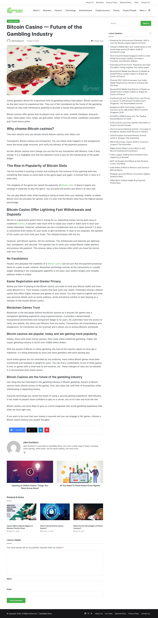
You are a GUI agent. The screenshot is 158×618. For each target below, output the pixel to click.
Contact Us (145, 2)
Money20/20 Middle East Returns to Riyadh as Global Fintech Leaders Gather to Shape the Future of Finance (129, 74)
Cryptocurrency (103, 10)
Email (9, 589)
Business (47, 10)
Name (9, 579)
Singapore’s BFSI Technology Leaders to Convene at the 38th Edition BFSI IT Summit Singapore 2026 (129, 110)
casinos (21, 223)
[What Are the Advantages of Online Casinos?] (88, 513)
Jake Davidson (16, 41)
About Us (89, 2)
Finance (58, 10)
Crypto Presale (129, 10)
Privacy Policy (111, 2)
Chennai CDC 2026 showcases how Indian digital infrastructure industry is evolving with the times (129, 83)
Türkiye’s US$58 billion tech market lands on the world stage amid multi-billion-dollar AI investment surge (130, 49)
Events (116, 10)
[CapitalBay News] (15, 10)
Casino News (13, 21)
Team (136, 2)
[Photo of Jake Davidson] (9, 41)
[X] (24, 452)
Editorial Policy (126, 2)
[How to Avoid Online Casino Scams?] (55, 513)
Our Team (108, 614)
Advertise (100, 2)
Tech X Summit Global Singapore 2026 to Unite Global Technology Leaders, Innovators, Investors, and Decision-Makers (130, 58)
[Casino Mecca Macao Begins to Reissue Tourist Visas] (21, 513)
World (35, 10)
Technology (70, 10)
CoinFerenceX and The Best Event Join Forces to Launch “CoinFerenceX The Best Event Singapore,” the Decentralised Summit (130, 101)
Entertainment (85, 10)
